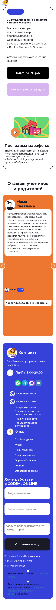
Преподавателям (25, 455)
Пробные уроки (24, 439)
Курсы (18, 444)
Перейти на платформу (28, 106)
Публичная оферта (26, 418)
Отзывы (19, 465)
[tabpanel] (28, 265)
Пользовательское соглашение (26, 424)
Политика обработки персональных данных (28, 413)
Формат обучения (25, 460)
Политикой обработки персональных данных (25, 590)
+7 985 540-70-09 (26, 401)
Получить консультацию (28, 89)
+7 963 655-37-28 (26, 393)
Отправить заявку (27, 544)
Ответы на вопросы (26, 470)
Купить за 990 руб (28, 73)
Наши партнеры (24, 450)
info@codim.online (25, 407)
